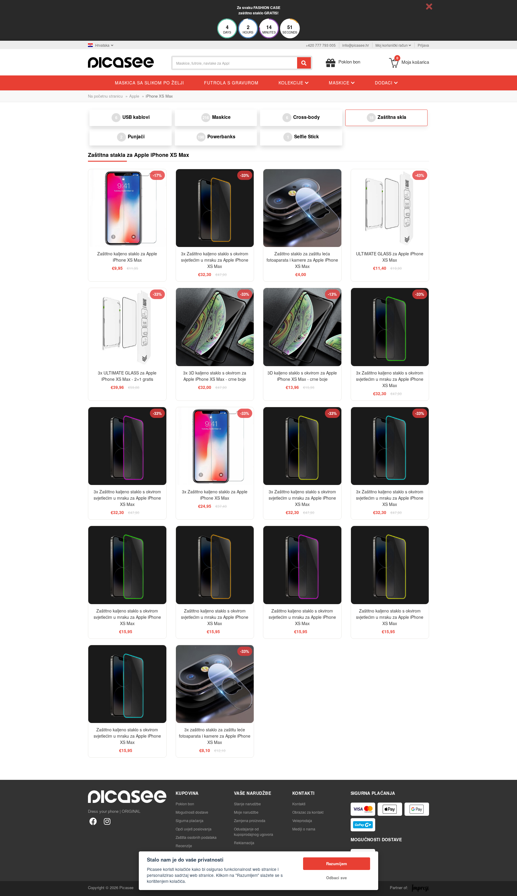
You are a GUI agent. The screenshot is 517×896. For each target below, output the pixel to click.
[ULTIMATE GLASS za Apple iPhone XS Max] (390, 208)
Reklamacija (244, 842)
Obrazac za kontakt (307, 812)
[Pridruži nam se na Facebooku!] (93, 821)
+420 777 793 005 (321, 45)
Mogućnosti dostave (192, 812)
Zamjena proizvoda (249, 820)
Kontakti (298, 803)
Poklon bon (185, 803)
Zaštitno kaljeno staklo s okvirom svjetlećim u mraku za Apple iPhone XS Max (127, 617)
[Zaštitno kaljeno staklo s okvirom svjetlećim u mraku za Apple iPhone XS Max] (127, 565)
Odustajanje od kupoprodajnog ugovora (253, 831)
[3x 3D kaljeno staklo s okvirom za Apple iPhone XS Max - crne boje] (215, 327)
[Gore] (8, 888)
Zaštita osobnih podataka (196, 837)
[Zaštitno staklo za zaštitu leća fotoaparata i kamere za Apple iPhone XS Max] (302, 208)
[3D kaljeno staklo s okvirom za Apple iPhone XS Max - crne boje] (302, 327)
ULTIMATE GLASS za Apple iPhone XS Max (389, 257)
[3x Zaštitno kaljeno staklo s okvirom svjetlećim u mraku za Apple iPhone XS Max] (215, 208)
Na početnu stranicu (105, 96)
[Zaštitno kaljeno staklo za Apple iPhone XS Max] (127, 208)
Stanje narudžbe (247, 803)
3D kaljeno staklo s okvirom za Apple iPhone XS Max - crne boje (302, 376)
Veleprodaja (302, 820)
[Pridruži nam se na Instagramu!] (107, 821)
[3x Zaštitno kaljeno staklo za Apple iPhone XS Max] (215, 446)
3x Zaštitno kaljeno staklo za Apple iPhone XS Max (214, 495)
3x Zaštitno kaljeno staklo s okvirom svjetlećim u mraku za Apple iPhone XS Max (214, 260)
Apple (134, 96)
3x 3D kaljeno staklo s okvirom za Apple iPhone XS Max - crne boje (214, 376)
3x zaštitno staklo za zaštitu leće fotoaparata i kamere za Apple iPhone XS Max (214, 736)
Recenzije (184, 845)
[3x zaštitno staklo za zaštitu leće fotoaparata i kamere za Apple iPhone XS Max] (215, 684)
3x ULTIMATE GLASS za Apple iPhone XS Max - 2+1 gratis (127, 376)
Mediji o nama (303, 828)
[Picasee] (121, 61)
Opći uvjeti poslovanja (194, 828)
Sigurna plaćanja (189, 820)
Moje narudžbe (246, 812)
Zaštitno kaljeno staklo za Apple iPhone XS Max (127, 257)
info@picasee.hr (355, 45)
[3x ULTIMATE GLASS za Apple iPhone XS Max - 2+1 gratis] (127, 327)
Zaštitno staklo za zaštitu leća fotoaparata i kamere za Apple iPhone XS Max (302, 260)
